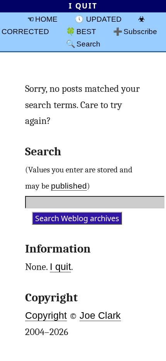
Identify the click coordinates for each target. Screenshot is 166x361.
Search (88, 44)
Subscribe (140, 31)
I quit (60, 266)
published (69, 185)
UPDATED (104, 19)
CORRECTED (25, 31)
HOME (46, 19)
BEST (86, 31)
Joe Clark (100, 315)
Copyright (46, 315)
